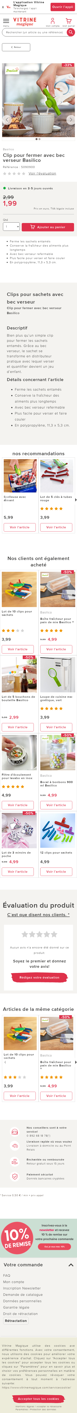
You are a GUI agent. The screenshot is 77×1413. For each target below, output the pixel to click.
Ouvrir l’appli (62, 7)
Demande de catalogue (23, 1294)
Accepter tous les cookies (38, 1399)
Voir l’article (20, 527)
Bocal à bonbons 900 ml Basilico (56, 783)
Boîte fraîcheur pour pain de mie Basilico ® (57, 620)
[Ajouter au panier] (48, 220)
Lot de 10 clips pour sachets (17, 613)
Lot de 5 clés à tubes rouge (56, 498)
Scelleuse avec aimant (15, 498)
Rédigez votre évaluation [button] (39, 978)
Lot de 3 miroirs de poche (16, 854)
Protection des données (43, 1409)
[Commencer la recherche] (71, 32)
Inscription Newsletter (22, 1288)
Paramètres (22, 1409)
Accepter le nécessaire (49, 1406)
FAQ (6, 1275)
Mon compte (13, 1282)
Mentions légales (25, 1406)
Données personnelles (22, 1301)
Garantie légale (16, 1307)
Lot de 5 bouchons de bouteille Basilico (18, 698)
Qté (5, 219)
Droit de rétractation (20, 1314)
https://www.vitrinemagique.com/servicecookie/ (36, 1387)
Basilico (8, 149)
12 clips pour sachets (56, 852)
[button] (38, 1265)
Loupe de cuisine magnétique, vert (56, 698)
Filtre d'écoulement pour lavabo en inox (17, 776)
